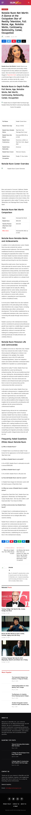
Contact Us (16, 804)
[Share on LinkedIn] (18, 41)
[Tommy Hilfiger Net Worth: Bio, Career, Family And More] (15, 599)
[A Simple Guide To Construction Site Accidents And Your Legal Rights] (6, 763)
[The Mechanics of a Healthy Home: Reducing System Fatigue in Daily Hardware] (6, 696)
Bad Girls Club (12, 75)
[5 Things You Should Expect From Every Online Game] (6, 755)
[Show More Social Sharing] (27, 41)
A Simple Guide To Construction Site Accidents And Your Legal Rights (20, 763)
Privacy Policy (7, 804)
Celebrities (4, 9)
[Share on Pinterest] (14, 41)
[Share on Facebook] (4, 41)
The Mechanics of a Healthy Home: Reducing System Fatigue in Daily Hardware (20, 696)
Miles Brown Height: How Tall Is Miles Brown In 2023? (8, 552)
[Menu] (3, 2)
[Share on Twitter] (9, 41)
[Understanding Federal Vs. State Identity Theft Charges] (6, 688)
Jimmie (8, 36)
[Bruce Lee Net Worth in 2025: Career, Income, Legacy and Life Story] (15, 624)
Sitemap (15, 806)
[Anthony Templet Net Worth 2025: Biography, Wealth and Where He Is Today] (15, 648)
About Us (23, 804)
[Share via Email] (23, 41)
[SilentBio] (15, 2)
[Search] (28, 2)
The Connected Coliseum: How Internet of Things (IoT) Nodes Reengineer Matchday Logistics (20, 679)
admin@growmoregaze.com (13, 788)
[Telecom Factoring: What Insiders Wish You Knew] (6, 746)
